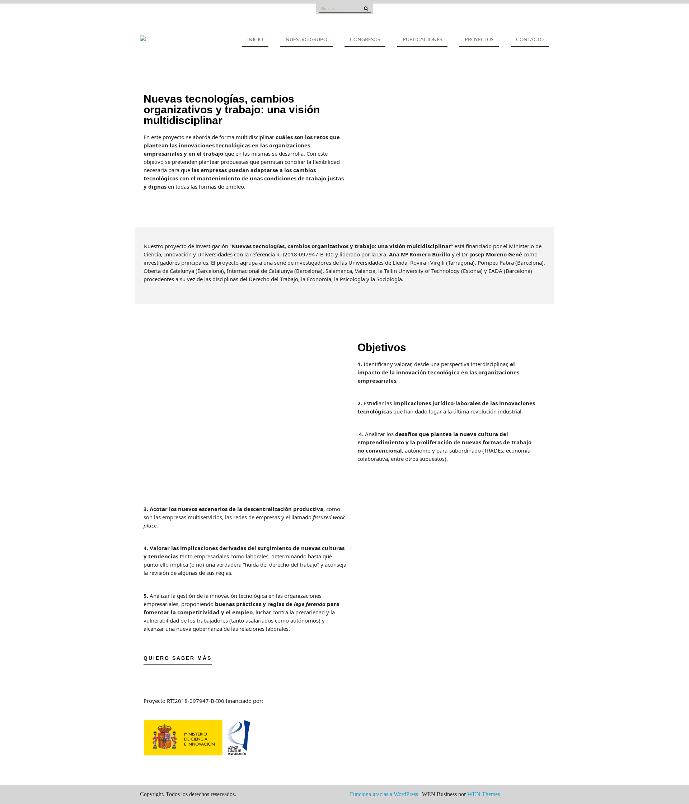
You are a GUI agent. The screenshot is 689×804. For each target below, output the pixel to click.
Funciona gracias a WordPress (384, 794)
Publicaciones (422, 39)
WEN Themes (483, 794)
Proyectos (479, 39)
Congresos (365, 39)
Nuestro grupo (306, 39)
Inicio (255, 39)
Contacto (530, 39)
